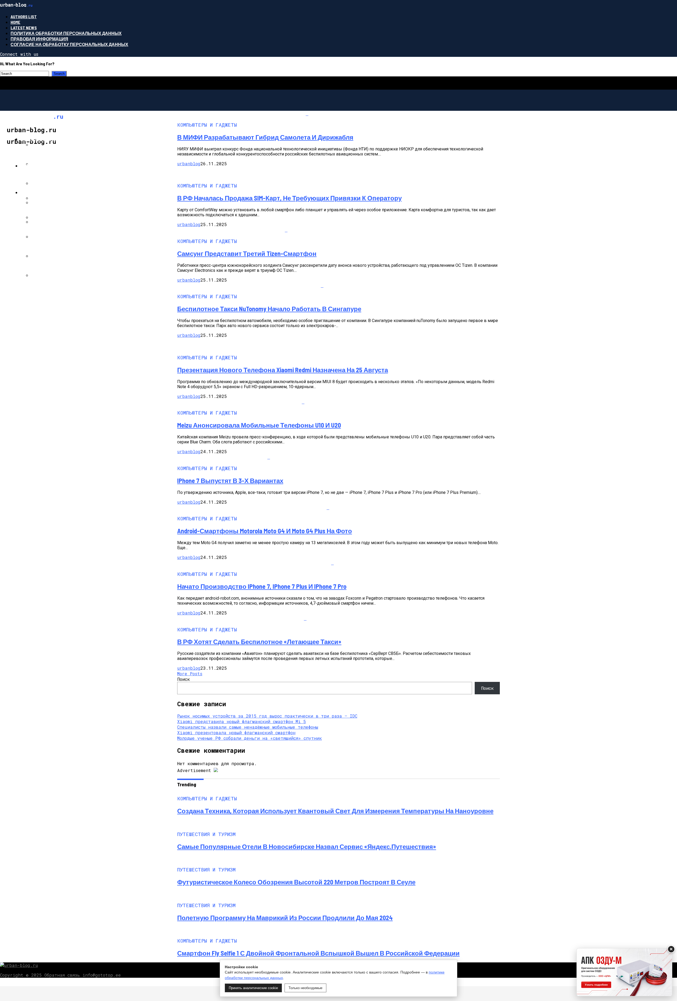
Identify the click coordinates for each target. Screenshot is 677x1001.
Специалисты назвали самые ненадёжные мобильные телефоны (247, 727)
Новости (31, 165)
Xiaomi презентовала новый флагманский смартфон (236, 732)
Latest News (24, 27)
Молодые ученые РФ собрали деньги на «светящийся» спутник (249, 738)
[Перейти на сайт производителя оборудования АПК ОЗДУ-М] (624, 972)
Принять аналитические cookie (253, 988)
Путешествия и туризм (48, 192)
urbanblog (188, 163)
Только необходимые (305, 988)
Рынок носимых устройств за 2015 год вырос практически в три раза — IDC (267, 716)
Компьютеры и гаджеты (50, 138)
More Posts (189, 673)
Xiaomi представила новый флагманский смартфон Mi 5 (241, 721)
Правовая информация (39, 38)
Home (15, 22)
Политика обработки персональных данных (66, 33)
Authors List (24, 16)
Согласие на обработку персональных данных (69, 44)
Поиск (183, 679)
